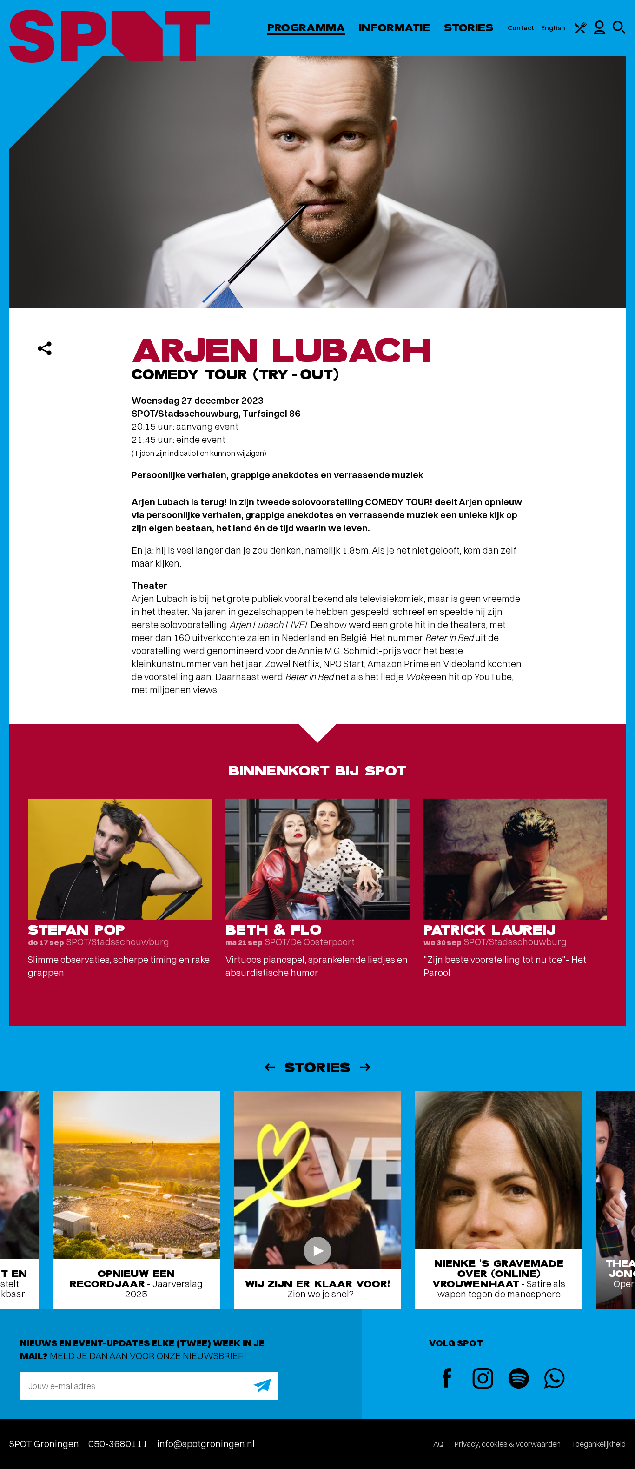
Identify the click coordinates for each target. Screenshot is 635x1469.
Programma (306, 27)
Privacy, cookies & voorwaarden (508, 1444)
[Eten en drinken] (581, 31)
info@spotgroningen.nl (206, 1443)
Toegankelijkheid (599, 1444)
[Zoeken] (619, 31)
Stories (469, 27)
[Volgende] (366, 1067)
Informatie (394, 27)
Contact (521, 28)
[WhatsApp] (554, 1379)
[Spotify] (518, 1379)
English (553, 28)
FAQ (436, 1444)
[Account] (600, 32)
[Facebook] (447, 1379)
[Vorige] (269, 1067)
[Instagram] (483, 1379)
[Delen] (45, 348)
